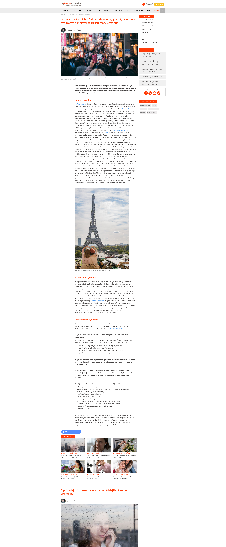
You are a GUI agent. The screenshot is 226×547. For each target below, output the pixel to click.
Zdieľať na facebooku (72, 432)
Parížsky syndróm (81, 104)
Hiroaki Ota (126, 109)
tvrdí (106, 133)
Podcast (90, 10)
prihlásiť (149, 4)
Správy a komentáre (147, 36)
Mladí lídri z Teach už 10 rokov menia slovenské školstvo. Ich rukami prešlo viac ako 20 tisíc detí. (152, 82)
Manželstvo (143, 109)
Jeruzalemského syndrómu (117, 328)
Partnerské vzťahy (144, 105)
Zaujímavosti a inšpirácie (83, 14)
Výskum (142, 112)
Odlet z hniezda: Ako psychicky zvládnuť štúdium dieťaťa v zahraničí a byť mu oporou (152, 54)
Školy (128, 10)
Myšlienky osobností (147, 22)
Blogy (98, 10)
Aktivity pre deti (138, 10)
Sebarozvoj (145, 32)
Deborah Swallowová (121, 130)
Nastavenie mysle (153, 109)
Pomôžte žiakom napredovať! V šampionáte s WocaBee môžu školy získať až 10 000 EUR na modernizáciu (152, 70)
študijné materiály (117, 10)
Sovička (106, 10)
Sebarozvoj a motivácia (67, 14)
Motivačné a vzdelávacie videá (150, 26)
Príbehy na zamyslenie (148, 19)
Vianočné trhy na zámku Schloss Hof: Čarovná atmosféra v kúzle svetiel (152, 77)
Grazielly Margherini (97, 301)
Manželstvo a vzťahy (147, 29)
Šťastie (154, 105)
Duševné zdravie (151, 112)
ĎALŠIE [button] (156, 10)
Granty (149, 10)
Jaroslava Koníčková (74, 30)
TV (81, 10)
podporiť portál (159, 4)
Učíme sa (144, 39)
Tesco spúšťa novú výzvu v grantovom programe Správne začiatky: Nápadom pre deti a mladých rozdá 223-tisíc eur (150, 62)
